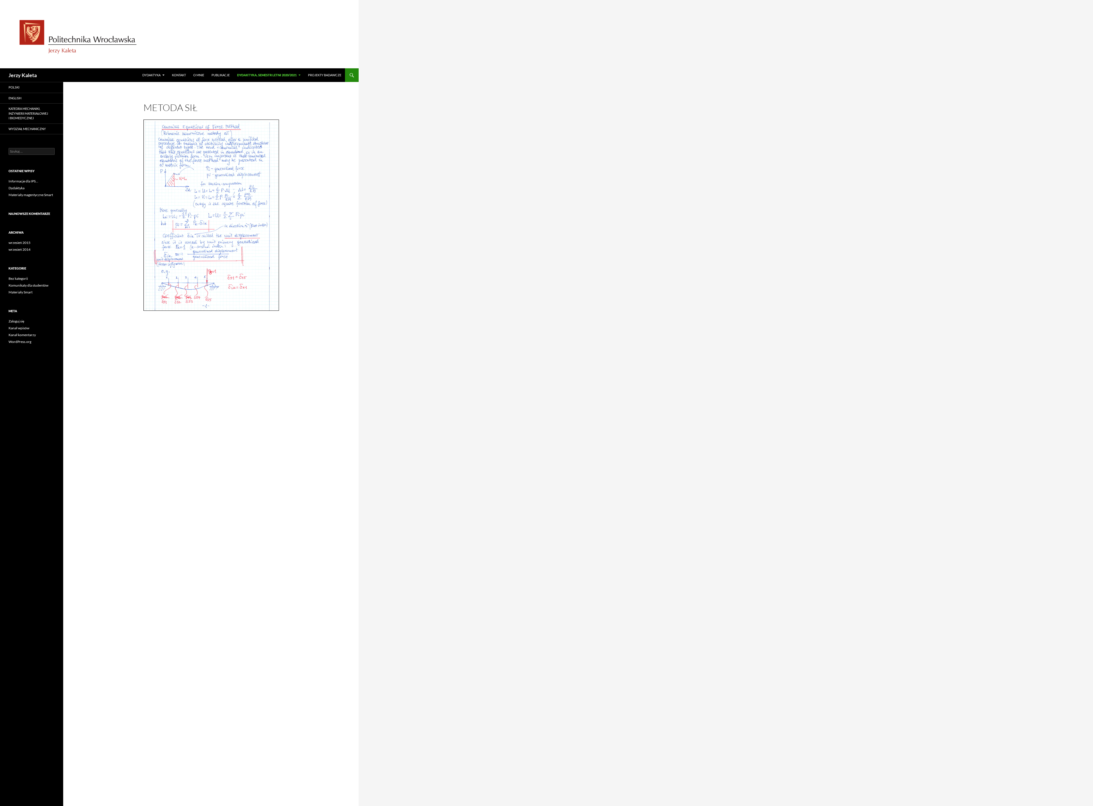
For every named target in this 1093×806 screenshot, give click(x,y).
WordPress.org (20, 342)
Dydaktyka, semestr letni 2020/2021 (267, 75)
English (15, 98)
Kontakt (179, 75)
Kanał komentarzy (22, 335)
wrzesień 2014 (19, 249)
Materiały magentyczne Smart (31, 195)
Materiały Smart (20, 292)
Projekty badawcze (324, 75)
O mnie (198, 75)
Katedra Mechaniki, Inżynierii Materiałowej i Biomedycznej (28, 113)
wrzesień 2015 (19, 242)
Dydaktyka (151, 75)
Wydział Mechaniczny (27, 129)
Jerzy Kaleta (23, 75)
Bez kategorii (18, 278)
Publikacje (220, 75)
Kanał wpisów (19, 328)
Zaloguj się (16, 321)
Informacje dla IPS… (23, 181)
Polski (14, 87)
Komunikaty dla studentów (28, 285)
